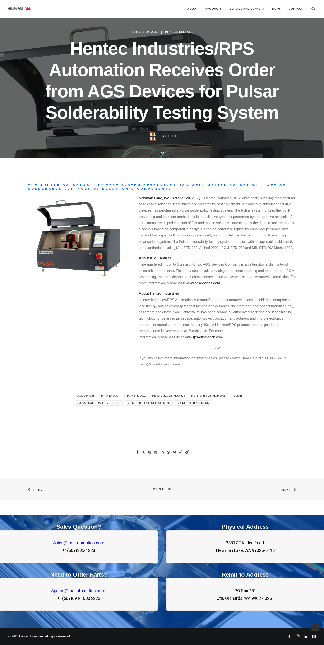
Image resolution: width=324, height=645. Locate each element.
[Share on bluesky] (174, 452)
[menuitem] (192, 9)
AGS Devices (86, 395)
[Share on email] (187, 452)
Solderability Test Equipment (149, 402)
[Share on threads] (150, 452)
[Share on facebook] (137, 452)
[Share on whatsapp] (168, 452)
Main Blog (162, 489)
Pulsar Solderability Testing (98, 402)
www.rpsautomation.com (204, 337)
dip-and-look (110, 395)
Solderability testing (193, 402)
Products (213, 8)
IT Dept (170, 136)
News (276, 8)
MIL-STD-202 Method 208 (168, 395)
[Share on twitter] (143, 452)
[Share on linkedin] (162, 452)
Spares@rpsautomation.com (78, 590)
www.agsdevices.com (203, 283)
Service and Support (247, 8)
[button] (313, 9)
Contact (296, 8)
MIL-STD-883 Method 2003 (208, 395)
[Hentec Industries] (19, 8)
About (192, 8)
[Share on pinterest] (156, 452)
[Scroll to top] (315, 626)
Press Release (181, 32)
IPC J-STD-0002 (136, 395)
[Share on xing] (180, 452)
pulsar (237, 395)
